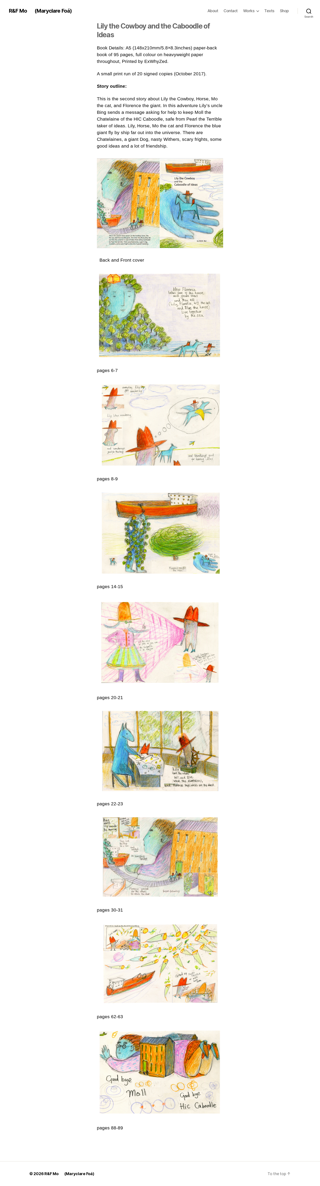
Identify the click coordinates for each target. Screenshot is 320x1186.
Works (249, 10)
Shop (284, 10)
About (212, 10)
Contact (231, 10)
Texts (269, 10)
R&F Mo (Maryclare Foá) (40, 10)
